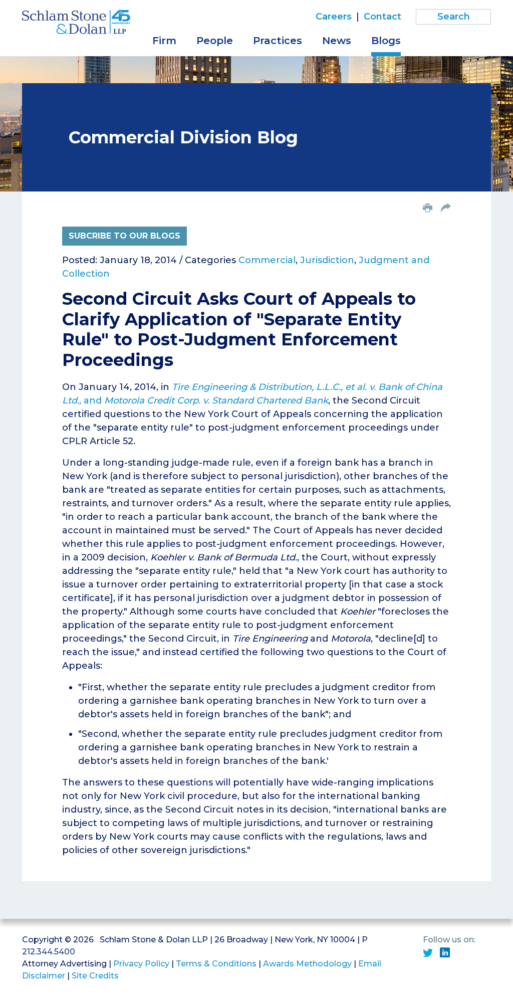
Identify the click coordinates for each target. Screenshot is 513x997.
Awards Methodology (307, 963)
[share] (446, 209)
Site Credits (95, 975)
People (214, 41)
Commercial (267, 260)
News (336, 41)
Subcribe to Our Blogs (124, 236)
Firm (164, 41)
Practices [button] (277, 41)
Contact (382, 16)
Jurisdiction (327, 260)
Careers (334, 16)
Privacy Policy (141, 963)
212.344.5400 (48, 951)
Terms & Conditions (216, 963)
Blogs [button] (386, 41)
